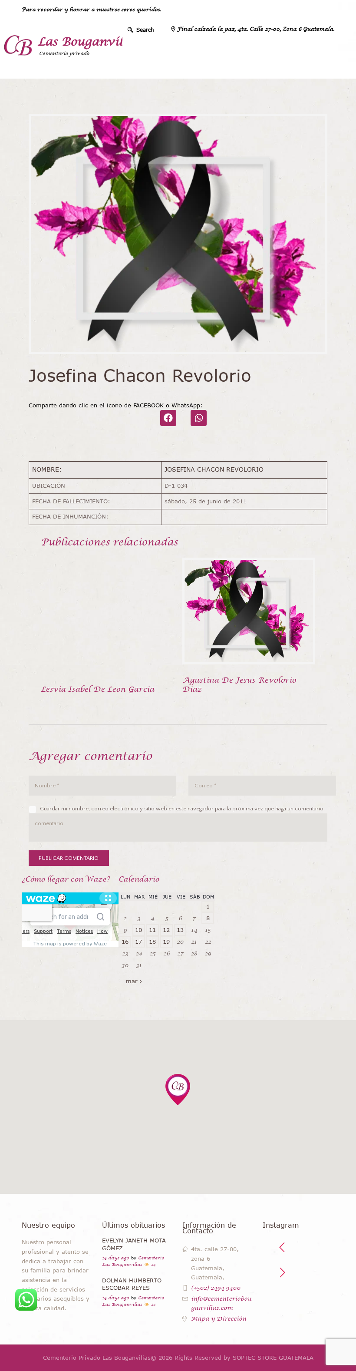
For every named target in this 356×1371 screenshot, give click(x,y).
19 (166, 941)
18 (152, 941)
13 (180, 929)
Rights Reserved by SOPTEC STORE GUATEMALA (244, 1357)
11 (152, 929)
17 (138, 941)
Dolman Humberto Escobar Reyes (132, 1284)
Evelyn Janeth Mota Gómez (134, 1244)
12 (166, 929)
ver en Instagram (303, 1305)
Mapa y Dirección (218, 1318)
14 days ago (115, 1258)
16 (125, 941)
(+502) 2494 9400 (216, 1288)
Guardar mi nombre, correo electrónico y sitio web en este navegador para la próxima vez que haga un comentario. (182, 809)
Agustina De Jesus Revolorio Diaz (239, 684)
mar (132, 981)
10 (138, 929)
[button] (178, 1089)
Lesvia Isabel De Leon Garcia (97, 689)
